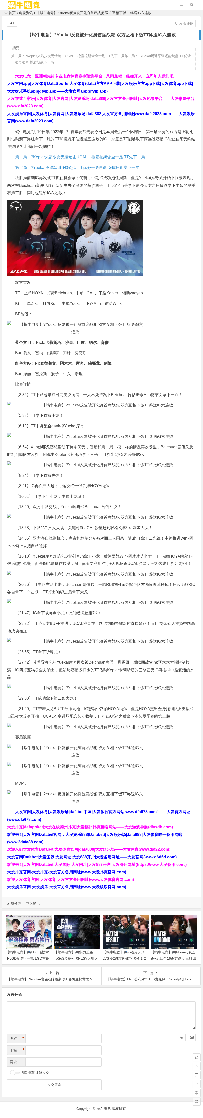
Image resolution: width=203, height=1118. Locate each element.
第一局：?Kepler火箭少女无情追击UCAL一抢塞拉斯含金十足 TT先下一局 (80, 157)
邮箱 (17, 1050)
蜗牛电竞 (104, 1109)
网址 (13, 1062)
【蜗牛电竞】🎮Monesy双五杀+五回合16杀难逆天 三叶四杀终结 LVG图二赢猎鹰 (173, 958)
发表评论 (185, 23)
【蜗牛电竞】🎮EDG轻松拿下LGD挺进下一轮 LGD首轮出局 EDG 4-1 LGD (27, 958)
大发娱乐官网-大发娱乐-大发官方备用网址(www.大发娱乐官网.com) (66, 887)
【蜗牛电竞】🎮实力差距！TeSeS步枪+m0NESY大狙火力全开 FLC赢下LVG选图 (76, 958)
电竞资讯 (26, 13)
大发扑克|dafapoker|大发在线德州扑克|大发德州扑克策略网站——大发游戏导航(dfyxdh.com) (90, 827)
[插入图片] (192, 1037)
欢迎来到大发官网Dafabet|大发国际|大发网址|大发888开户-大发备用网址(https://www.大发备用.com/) (97, 864)
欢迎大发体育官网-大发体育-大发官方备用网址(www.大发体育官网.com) (70, 879)
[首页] (197, 1057)
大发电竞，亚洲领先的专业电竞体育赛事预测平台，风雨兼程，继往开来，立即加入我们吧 (94, 76)
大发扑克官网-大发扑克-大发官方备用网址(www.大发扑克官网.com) (66, 872)
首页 (12, 13)
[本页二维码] (197, 1102)
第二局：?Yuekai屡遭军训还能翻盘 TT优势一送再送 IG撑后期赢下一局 (77, 167)
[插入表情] (182, 1037)
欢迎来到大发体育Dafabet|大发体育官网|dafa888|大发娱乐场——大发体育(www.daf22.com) (88, 849)
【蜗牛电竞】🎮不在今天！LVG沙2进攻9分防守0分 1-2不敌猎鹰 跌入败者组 (124, 958)
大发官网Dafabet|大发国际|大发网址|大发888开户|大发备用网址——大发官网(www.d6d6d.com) (92, 857)
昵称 (17, 1038)
